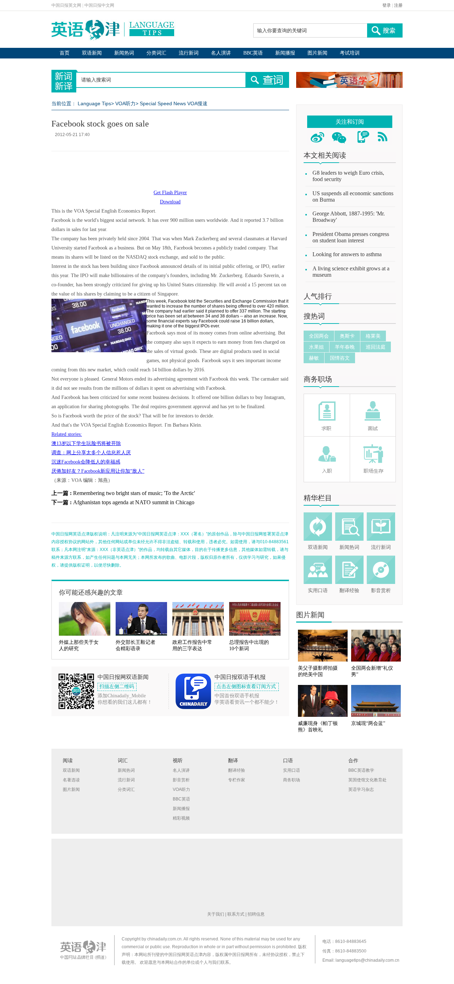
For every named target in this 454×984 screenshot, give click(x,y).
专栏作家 (236, 779)
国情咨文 (340, 358)
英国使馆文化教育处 (367, 779)
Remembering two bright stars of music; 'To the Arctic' (134, 493)
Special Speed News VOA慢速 (173, 103)
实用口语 (318, 590)
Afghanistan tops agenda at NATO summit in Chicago (133, 502)
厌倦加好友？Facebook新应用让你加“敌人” (97, 471)
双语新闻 (92, 53)
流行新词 (189, 53)
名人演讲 (221, 53)
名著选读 (71, 779)
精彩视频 (181, 818)
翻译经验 (349, 590)
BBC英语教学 (361, 770)
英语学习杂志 (361, 789)
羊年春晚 (345, 347)
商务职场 (318, 379)
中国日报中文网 (99, 5)
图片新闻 (317, 53)
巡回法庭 (376, 347)
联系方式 (235, 914)
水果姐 (316, 347)
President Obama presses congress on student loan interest (350, 237)
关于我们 (215, 914)
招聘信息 (256, 914)
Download (170, 201)
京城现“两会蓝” (368, 723)
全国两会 (319, 336)
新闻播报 (285, 53)
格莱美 (373, 336)
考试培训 (350, 53)
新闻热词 (124, 53)
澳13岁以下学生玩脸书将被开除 (86, 443)
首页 (65, 53)
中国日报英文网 (66, 5)
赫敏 (314, 358)
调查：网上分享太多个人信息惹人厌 (91, 452)
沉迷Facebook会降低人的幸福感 (85, 462)
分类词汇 (156, 53)
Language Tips (94, 103)
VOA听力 (125, 103)
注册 (398, 5)
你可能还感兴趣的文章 (91, 592)
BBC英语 (253, 53)
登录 (386, 5)
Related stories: (66, 434)
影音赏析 (381, 590)
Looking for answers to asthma (347, 254)
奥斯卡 (347, 336)
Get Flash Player (170, 192)
